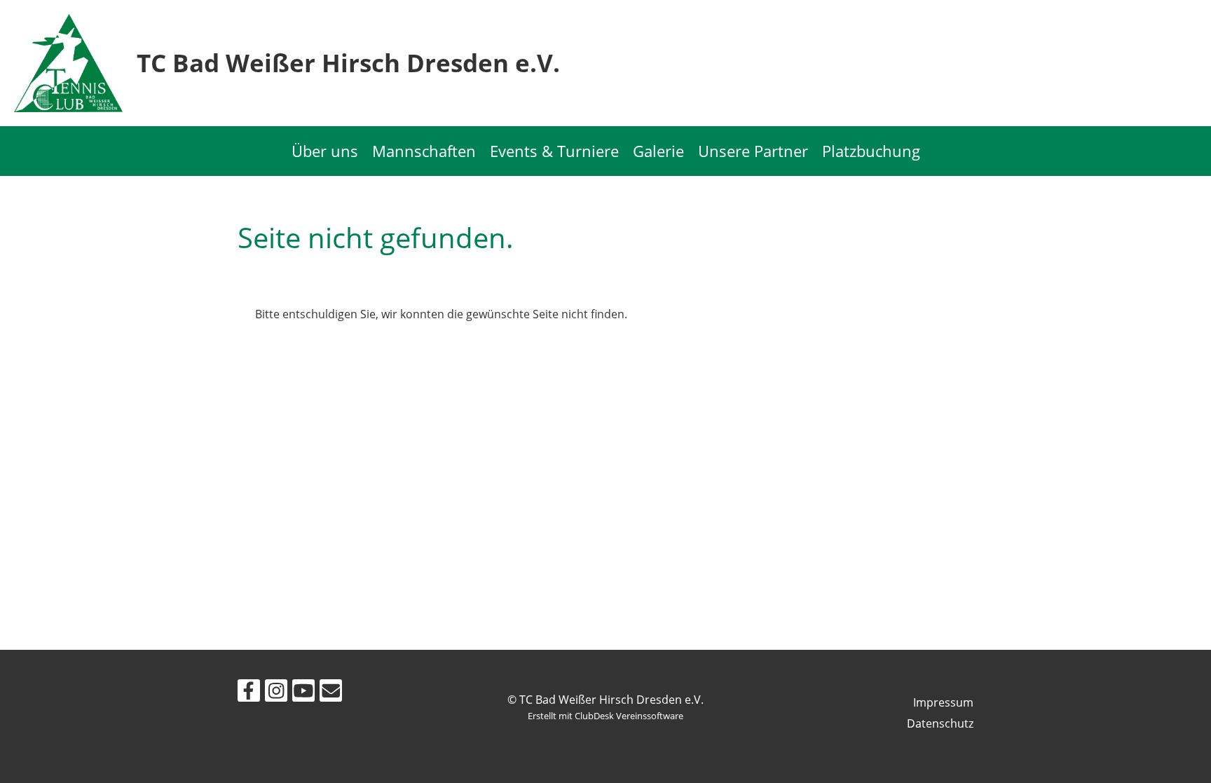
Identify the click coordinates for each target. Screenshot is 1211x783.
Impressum (943, 702)
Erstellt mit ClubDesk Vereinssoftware (605, 715)
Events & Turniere (554, 150)
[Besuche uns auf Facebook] (249, 693)
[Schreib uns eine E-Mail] (331, 693)
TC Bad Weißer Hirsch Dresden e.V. (348, 62)
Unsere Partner (753, 150)
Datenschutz (940, 723)
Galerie (658, 150)
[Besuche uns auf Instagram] (276, 693)
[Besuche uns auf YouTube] (303, 693)
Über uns (325, 150)
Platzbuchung (871, 150)
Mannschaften (424, 150)
